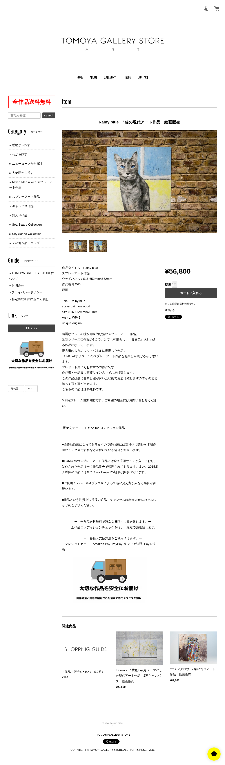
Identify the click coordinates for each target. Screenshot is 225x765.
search (49, 115)
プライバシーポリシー (27, 292)
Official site (32, 328)
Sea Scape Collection (27, 224)
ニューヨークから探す (27, 163)
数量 (168, 284)
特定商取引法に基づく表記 (30, 299)
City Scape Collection (27, 233)
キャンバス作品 (23, 206)
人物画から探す (23, 173)
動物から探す (21, 145)
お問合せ (18, 285)
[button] (111, 77)
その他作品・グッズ (26, 243)
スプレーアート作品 (26, 196)
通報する (170, 310)
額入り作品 (19, 215)
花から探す (19, 154)
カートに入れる (191, 293)
